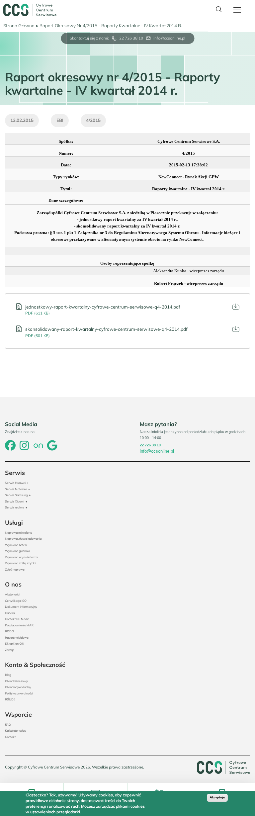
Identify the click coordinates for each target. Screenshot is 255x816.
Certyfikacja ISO (16, 600)
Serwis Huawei (15, 483)
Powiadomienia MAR (19, 625)
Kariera (10, 613)
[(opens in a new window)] (10, 446)
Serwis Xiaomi (14, 501)
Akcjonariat (12, 594)
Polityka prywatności (19, 693)
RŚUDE (10, 699)
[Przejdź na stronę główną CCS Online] (29, 10)
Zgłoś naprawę (15, 569)
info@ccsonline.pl (169, 38)
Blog (8, 675)
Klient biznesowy (16, 681)
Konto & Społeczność (35, 665)
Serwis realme (14, 507)
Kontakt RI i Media (17, 619)
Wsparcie (18, 714)
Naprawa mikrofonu (18, 532)
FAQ (8, 724)
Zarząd (9, 650)
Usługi (14, 522)
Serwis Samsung (16, 495)
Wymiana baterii (16, 545)
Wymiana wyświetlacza (21, 557)
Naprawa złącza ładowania (23, 538)
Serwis (15, 473)
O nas (13, 584)
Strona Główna (19, 25)
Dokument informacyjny (21, 606)
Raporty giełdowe (17, 637)
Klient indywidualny (18, 687)
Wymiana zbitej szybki (20, 563)
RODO (9, 631)
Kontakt (10, 737)
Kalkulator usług (15, 730)
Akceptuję (217, 797)
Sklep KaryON (14, 643)
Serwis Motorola (16, 489)
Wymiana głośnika (17, 551)
